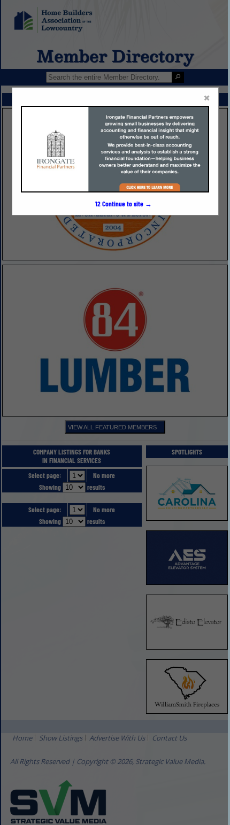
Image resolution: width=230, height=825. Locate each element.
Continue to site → (123, 203)
